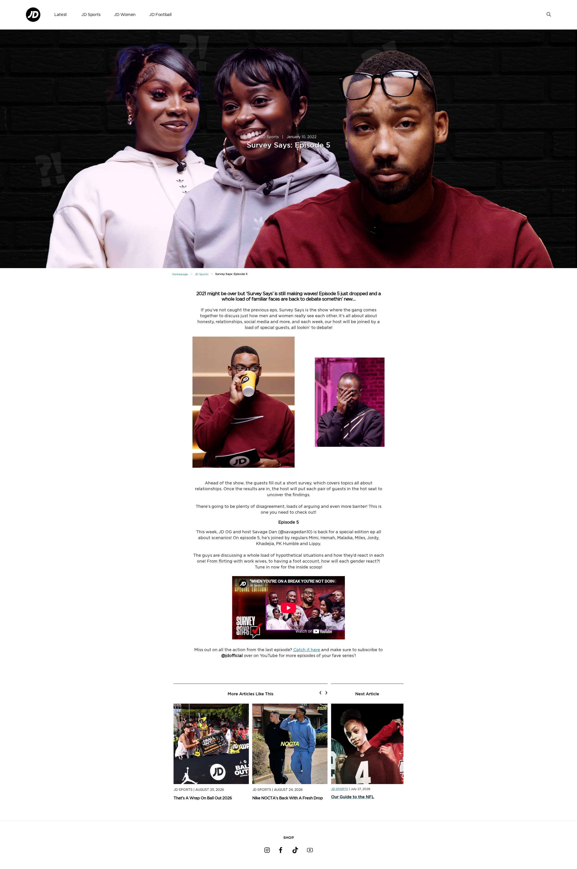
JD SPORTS (339, 789)
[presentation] (320, 692)
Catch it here (306, 650)
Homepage (180, 274)
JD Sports (91, 15)
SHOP (288, 837)
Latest (60, 15)
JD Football (160, 15)
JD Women (125, 15)
